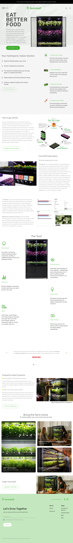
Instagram (67, 499)
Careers (51, 508)
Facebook (64, 499)
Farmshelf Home (65, 512)
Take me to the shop (10, 487)
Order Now (12, 48)
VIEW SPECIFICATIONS (9, 89)
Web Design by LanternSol (24, 538)
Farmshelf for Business (64, 509)
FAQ (62, 517)
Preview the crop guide (11, 148)
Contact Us (52, 511)
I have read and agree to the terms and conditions (14, 519)
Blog (62, 515)
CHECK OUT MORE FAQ (10, 406)
